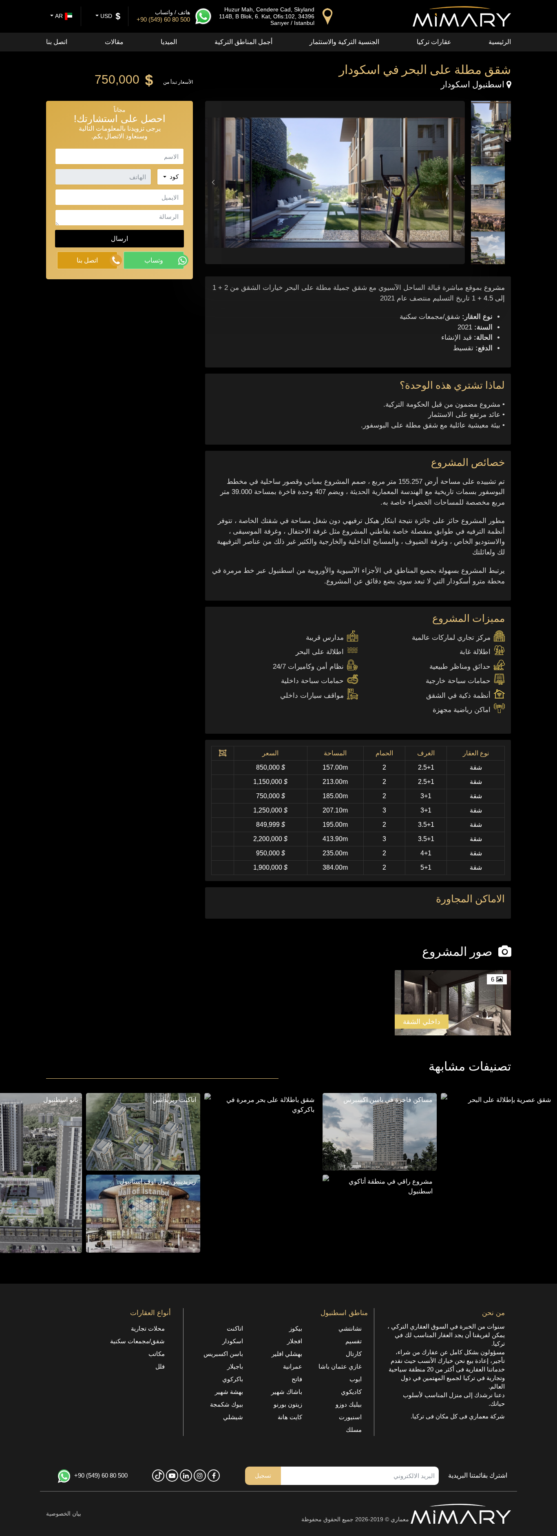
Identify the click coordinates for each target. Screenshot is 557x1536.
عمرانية (292, 1366)
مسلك (354, 1429)
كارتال (354, 1353)
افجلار (294, 1341)
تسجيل (263, 1475)
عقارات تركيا (434, 41)
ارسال (119, 238)
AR (58, 16)
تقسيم (353, 1341)
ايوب (355, 1379)
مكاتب (156, 1353)
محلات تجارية (148, 1328)
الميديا (169, 41)
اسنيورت (350, 1417)
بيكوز (295, 1328)
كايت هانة (290, 1417)
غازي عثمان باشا (340, 1366)
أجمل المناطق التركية (243, 41)
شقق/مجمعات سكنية (137, 1341)
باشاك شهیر (286, 1391)
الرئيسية (499, 41)
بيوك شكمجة (226, 1404)
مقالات (114, 41)
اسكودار (232, 1341)
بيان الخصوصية (63, 1513)
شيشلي (233, 1417)
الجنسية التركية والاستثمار (344, 41)
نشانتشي (350, 1328)
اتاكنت (235, 1328)
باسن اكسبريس (223, 1353)
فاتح (297, 1379)
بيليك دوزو (349, 1404)
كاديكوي (351, 1391)
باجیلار (235, 1366)
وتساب (153, 259)
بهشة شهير (229, 1391)
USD (105, 16)
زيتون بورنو (288, 1404)
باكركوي (232, 1379)
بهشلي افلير (287, 1353)
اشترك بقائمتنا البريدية (477, 1475)
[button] (213, 182)
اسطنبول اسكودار (474, 84)
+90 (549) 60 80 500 (101, 1475)
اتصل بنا (56, 41)
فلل (160, 1366)
